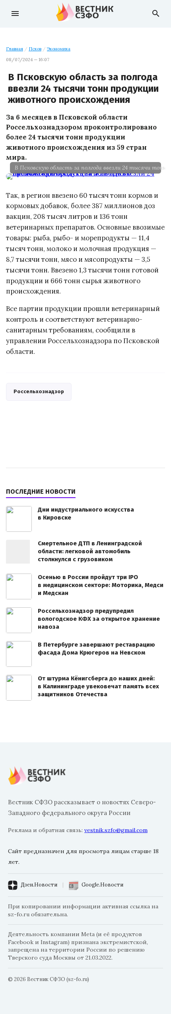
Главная (14, 49)
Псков (35, 49)
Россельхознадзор (39, 391)
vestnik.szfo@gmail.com (116, 830)
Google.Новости (102, 884)
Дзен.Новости (39, 884)
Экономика (58, 49)
